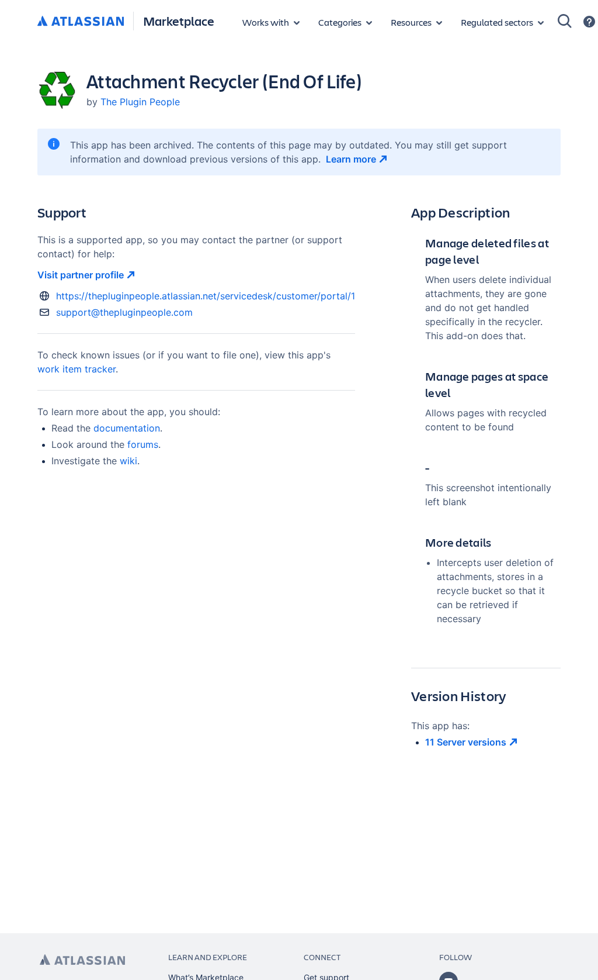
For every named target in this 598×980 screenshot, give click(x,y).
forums (142, 444)
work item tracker (76, 369)
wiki (128, 461)
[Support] (589, 21)
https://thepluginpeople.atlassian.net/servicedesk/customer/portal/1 (205, 296)
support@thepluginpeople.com (124, 312)
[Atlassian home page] (82, 960)
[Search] (564, 21)
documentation (126, 428)
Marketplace (178, 20)
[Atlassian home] (80, 21)
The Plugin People (140, 102)
